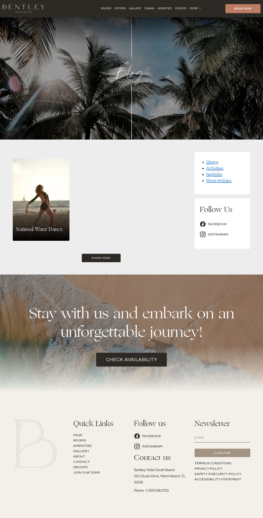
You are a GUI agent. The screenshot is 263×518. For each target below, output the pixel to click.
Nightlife (214, 174)
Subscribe (222, 453)
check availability (131, 359)
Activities (215, 168)
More (194, 8)
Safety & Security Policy (218, 474)
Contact (81, 461)
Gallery (135, 8)
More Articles (219, 180)
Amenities (164, 8)
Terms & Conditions (213, 463)
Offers (120, 8)
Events (180, 8)
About (79, 456)
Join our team (86, 472)
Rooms (106, 8)
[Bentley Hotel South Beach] (23, 8)
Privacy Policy (209, 468)
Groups (80, 467)
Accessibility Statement (218, 479)
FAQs (77, 435)
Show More (101, 258)
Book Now (242, 8)
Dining (149, 8)
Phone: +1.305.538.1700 (151, 490)
